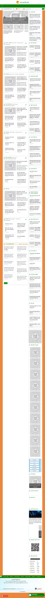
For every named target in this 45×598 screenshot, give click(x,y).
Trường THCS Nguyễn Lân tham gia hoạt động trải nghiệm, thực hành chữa (21, 181)
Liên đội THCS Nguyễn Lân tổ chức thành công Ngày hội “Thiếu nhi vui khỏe (21, 89)
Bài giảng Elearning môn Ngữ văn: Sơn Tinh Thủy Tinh (35, 291)
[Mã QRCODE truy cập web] (35, 547)
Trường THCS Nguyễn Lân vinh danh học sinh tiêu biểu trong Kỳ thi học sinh (21, 204)
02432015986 (34, 594)
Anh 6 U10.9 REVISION (21, 236)
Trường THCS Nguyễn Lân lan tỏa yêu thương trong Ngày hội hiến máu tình (9, 59)
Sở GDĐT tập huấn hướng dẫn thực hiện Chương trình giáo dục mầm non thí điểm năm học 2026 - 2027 (9, 269)
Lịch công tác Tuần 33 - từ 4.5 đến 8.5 (9, 143)
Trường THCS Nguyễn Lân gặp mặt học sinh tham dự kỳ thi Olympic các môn (22, 66)
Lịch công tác (7, 133)
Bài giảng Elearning (7, 220)
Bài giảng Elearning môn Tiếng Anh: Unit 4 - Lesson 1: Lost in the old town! (35, 278)
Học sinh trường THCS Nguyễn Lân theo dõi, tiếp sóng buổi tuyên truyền (21, 174)
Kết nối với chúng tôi (34, 490)
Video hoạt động (14, 42)
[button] (26, 43)
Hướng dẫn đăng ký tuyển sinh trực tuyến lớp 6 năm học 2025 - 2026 (9, 124)
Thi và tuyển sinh (8, 104)
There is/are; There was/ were (35, 195)
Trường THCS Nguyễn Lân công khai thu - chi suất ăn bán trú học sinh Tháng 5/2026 (34, 28)
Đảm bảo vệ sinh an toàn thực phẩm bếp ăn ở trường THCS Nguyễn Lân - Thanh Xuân (35, 116)
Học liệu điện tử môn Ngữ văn (35, 253)
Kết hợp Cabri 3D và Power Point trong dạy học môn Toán (35, 268)
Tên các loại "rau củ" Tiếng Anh (35, 213)
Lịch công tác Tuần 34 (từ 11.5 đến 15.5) (9, 138)
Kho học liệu (7, 218)
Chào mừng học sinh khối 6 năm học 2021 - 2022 (37, 62)
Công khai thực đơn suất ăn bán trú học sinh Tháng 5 (9, 149)
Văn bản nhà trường (11, 132)
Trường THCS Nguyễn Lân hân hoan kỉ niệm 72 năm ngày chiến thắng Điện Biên (21, 59)
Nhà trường (16, 74)
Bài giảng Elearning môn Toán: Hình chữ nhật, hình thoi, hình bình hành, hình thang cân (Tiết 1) (35, 285)
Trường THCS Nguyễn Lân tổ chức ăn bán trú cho (37, 130)
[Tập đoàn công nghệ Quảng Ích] (38, 588)
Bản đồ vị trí (32, 497)
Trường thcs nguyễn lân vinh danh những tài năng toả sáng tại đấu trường (9, 211)
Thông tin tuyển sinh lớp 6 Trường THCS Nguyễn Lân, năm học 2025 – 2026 (22, 109)
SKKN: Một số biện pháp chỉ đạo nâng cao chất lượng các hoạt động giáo (21, 225)
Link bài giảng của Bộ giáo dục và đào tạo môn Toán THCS (35, 258)
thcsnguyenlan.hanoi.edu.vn (20, 588)
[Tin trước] (4, 17)
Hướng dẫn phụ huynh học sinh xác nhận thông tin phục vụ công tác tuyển (9, 117)
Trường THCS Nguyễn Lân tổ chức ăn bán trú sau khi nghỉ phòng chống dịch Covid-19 (35, 123)
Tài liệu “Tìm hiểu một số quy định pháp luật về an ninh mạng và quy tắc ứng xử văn (22, 277)
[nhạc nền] (35, 336)
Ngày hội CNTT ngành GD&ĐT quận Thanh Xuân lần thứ (38, 69)
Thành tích (7, 188)
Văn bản (27, 244)
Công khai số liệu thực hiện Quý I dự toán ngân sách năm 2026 (35, 79)
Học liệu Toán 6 (32, 263)
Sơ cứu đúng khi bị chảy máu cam (9, 180)
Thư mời (24, 244)
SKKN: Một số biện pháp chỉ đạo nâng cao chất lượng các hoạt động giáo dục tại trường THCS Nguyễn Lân (34, 16)
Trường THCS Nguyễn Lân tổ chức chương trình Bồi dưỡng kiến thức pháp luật (9, 174)
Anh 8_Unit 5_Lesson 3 (9, 223)
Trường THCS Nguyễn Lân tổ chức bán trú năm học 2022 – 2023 (35, 109)
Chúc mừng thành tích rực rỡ (21, 210)
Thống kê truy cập (34, 556)
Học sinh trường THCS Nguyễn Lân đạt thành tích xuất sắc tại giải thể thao (9, 204)
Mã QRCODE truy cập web (35, 539)
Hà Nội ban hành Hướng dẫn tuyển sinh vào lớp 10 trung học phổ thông (21, 124)
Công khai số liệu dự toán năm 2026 (35, 99)
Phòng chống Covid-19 (20, 42)
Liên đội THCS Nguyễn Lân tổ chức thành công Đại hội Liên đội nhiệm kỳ (9, 96)
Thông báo (20, 244)
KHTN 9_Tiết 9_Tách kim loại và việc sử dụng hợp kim (9, 229)
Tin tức (17, 244)
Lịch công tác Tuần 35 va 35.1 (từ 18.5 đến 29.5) (21, 138)
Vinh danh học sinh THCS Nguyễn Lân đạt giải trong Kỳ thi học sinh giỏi (22, 193)
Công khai (7, 132)
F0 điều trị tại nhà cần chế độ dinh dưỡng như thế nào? (35, 222)
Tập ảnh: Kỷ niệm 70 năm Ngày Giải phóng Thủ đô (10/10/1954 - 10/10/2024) (35, 486)
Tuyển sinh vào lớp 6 (14, 104)
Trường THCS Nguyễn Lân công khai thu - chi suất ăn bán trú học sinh (21, 144)
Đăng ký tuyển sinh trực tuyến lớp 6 (10, 105)
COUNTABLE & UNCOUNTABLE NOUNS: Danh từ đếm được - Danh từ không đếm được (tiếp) (35, 201)
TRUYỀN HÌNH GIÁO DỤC (34, 509)
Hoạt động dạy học (7, 44)
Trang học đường (8, 157)
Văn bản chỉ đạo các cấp (19, 132)
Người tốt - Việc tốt (11, 74)
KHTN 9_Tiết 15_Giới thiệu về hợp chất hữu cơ (21, 231)
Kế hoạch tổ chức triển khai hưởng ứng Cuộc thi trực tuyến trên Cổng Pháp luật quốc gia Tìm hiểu (21, 263)
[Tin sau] (27, 17)
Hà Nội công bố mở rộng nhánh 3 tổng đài (38, 244)
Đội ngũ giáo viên (21, 74)
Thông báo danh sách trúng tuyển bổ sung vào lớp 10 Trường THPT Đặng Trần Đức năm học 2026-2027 (8, 256)
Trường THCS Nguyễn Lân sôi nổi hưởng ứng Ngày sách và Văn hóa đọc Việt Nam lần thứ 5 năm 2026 (22, 78)
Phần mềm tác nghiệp (34, 345)
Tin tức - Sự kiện (8, 42)
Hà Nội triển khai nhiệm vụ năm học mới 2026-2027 (8, 262)
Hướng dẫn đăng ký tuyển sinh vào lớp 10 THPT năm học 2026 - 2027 (21, 117)
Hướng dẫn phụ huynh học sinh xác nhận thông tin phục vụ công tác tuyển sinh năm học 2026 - (35, 148)
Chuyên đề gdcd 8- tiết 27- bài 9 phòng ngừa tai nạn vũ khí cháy (9, 236)
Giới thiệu (7, 74)
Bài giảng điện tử (34, 168)
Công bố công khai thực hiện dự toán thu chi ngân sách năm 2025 (35, 93)
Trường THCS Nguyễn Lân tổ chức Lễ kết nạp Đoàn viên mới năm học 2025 (9, 89)
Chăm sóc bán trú (14, 157)
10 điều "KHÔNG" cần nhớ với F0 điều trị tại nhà (37, 229)
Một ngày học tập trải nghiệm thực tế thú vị (22, 162)
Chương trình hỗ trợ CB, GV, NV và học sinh (37, 54)
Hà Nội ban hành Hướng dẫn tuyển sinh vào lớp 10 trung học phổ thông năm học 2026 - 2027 (35, 155)
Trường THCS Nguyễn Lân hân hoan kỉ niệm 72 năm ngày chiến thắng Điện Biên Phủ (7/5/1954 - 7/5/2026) (35, 22)
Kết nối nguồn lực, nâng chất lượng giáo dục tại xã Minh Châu (9, 248)
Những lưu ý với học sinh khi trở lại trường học (37, 236)
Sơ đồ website (23, 591)
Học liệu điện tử (33, 250)
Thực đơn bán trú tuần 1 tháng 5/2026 (34, 33)
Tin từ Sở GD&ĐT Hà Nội (10, 244)
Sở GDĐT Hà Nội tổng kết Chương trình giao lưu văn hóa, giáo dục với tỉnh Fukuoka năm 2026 (8, 276)
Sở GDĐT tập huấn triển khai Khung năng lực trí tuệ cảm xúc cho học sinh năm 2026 (22, 248)
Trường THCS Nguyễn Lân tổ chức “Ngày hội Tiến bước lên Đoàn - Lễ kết (21, 96)
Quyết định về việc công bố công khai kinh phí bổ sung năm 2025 (35, 86)
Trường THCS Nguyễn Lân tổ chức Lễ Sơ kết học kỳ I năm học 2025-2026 (9, 66)
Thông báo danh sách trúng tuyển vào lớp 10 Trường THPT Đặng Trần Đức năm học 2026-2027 (22, 270)
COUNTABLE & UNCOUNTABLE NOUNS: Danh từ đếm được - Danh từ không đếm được (35, 208)
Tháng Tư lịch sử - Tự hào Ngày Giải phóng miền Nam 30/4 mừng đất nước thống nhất (35, 39)
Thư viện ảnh (33, 474)
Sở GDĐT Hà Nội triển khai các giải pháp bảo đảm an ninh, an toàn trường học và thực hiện (22, 256)
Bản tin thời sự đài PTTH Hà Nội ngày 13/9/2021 (38, 47)
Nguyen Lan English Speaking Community (10, 158)
